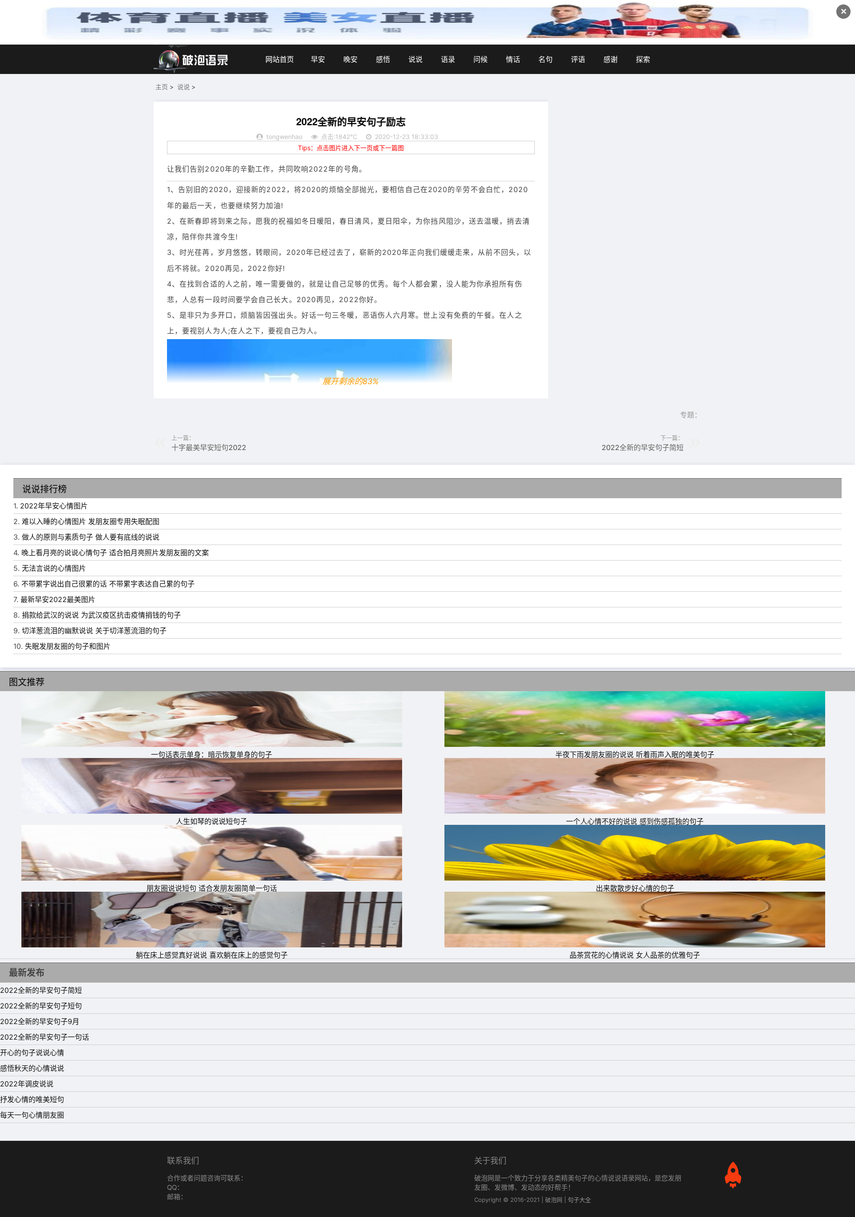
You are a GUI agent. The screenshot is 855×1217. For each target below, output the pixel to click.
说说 (415, 59)
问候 (480, 59)
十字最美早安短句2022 (208, 447)
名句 (545, 59)
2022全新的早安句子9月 (39, 1021)
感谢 (610, 59)
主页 (161, 86)
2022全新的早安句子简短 (643, 447)
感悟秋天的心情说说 (32, 1068)
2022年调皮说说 (26, 1083)
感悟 (383, 59)
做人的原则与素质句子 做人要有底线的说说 (90, 537)
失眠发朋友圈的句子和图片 (67, 646)
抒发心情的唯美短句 (32, 1099)
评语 (578, 59)
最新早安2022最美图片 (57, 599)
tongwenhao (284, 136)
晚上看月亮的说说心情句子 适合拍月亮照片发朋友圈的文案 (115, 552)
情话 (513, 59)
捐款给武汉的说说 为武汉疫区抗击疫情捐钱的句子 (101, 615)
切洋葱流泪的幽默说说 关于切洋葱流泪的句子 (94, 630)
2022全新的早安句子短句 (41, 1005)
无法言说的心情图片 (54, 568)
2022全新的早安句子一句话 (44, 1037)
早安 (318, 59)
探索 (643, 59)
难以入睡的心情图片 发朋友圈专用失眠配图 (90, 521)
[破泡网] (191, 59)
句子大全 (579, 1199)
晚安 (350, 59)
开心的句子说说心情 (32, 1052)
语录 (448, 59)
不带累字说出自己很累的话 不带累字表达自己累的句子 (108, 583)
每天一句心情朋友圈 (32, 1114)
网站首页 (279, 59)
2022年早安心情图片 (54, 505)
